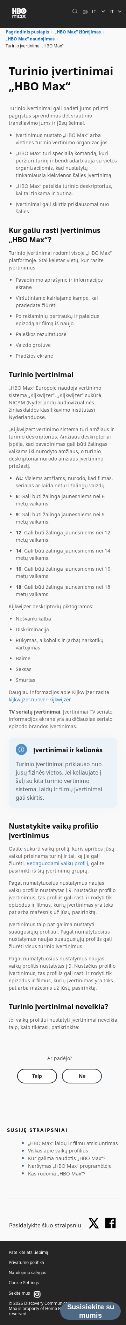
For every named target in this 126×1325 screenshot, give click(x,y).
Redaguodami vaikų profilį (57, 863)
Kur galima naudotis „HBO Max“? (66, 1158)
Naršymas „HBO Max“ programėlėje (70, 1166)
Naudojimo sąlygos (27, 1272)
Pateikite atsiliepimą (28, 1252)
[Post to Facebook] (110, 1223)
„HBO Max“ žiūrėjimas (78, 32)
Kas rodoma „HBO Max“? (56, 1173)
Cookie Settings (24, 1283)
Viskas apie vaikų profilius (58, 1150)
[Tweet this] (96, 1223)
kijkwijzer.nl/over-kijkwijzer (39, 699)
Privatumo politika (26, 1262)
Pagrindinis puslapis (27, 32)
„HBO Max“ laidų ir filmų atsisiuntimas (73, 1143)
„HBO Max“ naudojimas (30, 39)
